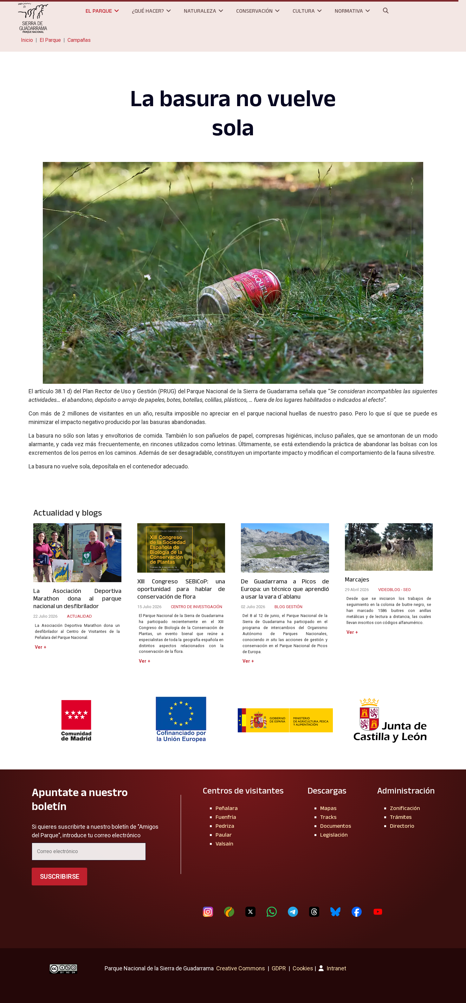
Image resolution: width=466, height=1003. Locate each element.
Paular (224, 835)
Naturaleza (200, 11)
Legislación (334, 835)
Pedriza (225, 826)
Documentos (335, 826)
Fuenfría (226, 817)
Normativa (349, 11)
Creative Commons (240, 968)
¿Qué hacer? (148, 11)
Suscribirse (59, 876)
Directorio (402, 826)
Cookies (303, 968)
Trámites (401, 817)
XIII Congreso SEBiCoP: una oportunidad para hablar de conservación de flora (181, 589)
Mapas (328, 808)
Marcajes (357, 579)
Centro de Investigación (196, 606)
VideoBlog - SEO (394, 589)
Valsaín (224, 843)
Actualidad (79, 616)
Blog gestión (288, 606)
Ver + (40, 647)
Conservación (254, 11)
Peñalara (227, 808)
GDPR (279, 968)
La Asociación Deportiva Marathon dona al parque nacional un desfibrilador (77, 598)
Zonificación (405, 808)
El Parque (99, 11)
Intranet (335, 968)
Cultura (304, 11)
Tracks (328, 817)
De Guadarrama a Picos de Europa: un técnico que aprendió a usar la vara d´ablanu (285, 589)
